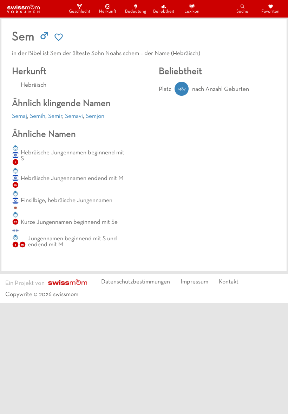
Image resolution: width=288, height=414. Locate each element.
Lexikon (191, 11)
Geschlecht (79, 11)
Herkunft (107, 11)
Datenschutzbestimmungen (135, 282)
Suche (242, 11)
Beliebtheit (163, 11)
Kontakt (228, 282)
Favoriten (270, 11)
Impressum (194, 282)
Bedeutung (135, 11)
